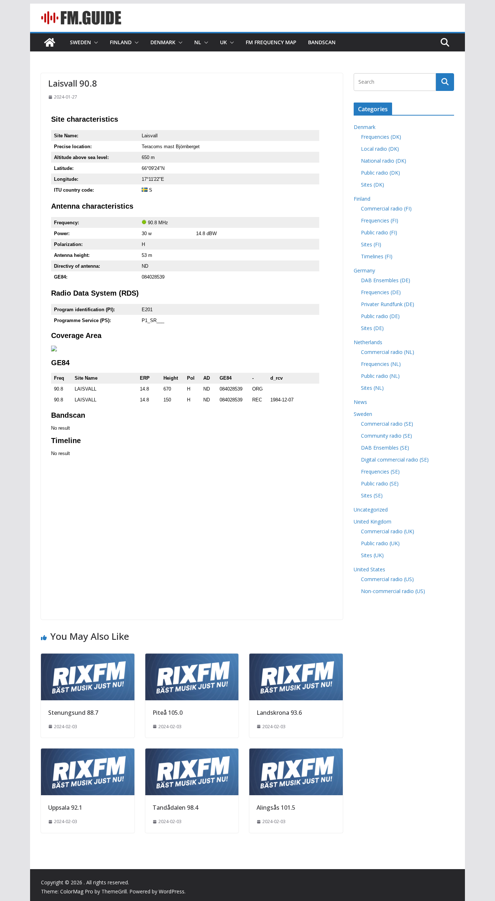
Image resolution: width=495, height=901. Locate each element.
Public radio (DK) (380, 172)
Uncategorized (371, 509)
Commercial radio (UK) (387, 531)
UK (223, 42)
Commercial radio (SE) (387, 423)
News (360, 402)
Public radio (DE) (380, 316)
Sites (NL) (372, 387)
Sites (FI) (371, 244)
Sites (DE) (372, 328)
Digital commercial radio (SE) (395, 459)
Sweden (80, 42)
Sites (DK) (372, 184)
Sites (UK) (372, 555)
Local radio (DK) (380, 148)
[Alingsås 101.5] (296, 754)
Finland (121, 42)
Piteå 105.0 (168, 713)
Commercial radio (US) (387, 579)
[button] (94, 42)
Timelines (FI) (376, 256)
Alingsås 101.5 (276, 808)
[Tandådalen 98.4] (192, 754)
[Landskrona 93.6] (296, 659)
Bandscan (322, 42)
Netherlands (368, 342)
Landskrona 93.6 (279, 713)
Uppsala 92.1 (65, 808)
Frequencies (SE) (380, 471)
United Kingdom (372, 521)
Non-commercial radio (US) (393, 591)
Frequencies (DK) (381, 136)
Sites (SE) (372, 495)
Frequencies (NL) (381, 363)
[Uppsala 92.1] (87, 754)
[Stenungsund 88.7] (87, 659)
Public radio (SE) (380, 483)
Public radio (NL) (380, 375)
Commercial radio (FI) (386, 208)
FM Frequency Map (271, 42)
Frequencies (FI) (379, 220)
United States (369, 569)
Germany (364, 270)
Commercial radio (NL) (387, 352)
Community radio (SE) (386, 435)
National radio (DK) (383, 160)
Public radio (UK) (380, 543)
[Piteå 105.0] (192, 659)
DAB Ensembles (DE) (385, 280)
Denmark (162, 42)
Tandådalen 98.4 (175, 808)
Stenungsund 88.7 (73, 713)
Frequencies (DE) (381, 292)
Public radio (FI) (379, 232)
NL (197, 42)
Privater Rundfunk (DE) (387, 304)
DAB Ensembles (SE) (385, 447)
